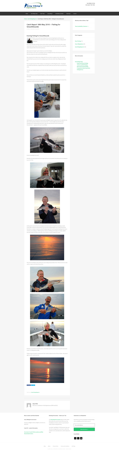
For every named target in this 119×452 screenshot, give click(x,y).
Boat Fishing (78, 41)
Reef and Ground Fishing (82, 66)
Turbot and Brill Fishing (82, 64)
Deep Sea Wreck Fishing (82, 63)
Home (25, 18)
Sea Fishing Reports (32, 18)
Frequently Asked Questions (83, 68)
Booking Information (55, 419)
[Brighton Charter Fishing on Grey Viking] (33, 7)
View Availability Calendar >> (82, 26)
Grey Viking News (79, 44)
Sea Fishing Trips (79, 61)
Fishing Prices (80, 69)
